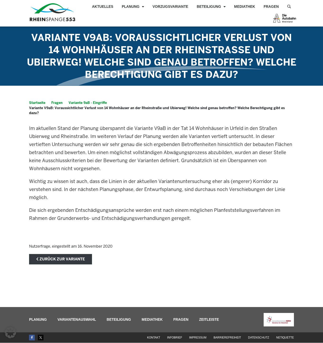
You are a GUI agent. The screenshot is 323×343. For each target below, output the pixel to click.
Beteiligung (209, 6)
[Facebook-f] (32, 337)
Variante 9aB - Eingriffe (88, 103)
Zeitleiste (209, 319)
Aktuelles (102, 6)
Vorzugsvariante (170, 6)
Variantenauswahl (76, 319)
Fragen (271, 6)
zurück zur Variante (62, 259)
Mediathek (244, 6)
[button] (10, 332)
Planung (131, 6)
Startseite (37, 103)
